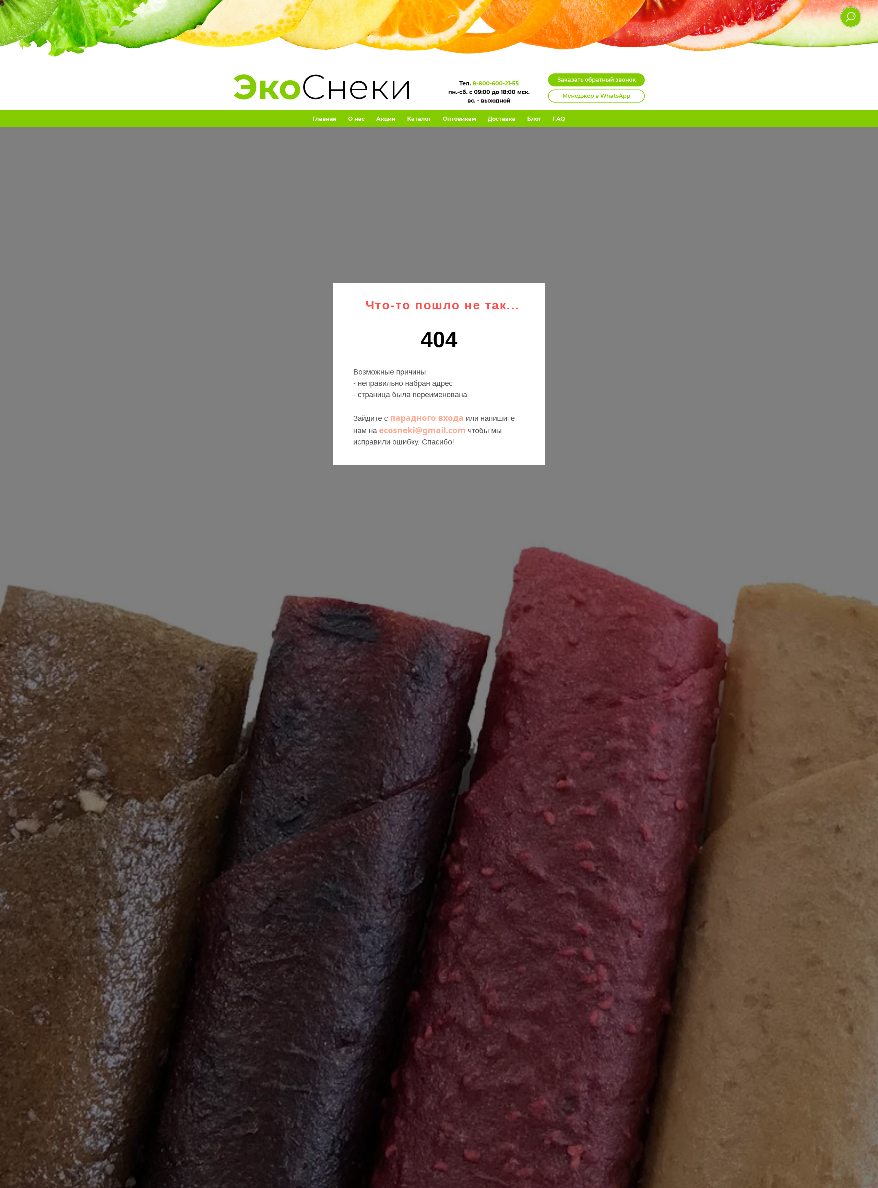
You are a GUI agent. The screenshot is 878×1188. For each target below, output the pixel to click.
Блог (534, 119)
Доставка (501, 119)
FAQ (559, 119)
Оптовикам (459, 119)
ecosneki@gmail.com (422, 430)
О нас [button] (356, 119)
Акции (385, 119)
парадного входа (427, 417)
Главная (324, 119)
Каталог (419, 119)
